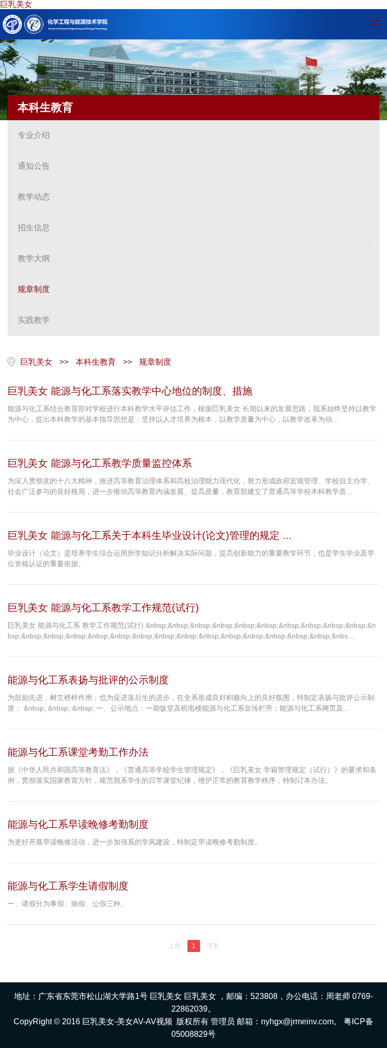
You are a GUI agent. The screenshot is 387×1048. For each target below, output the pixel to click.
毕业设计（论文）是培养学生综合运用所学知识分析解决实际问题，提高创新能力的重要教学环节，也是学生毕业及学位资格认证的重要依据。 (191, 558)
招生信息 (34, 227)
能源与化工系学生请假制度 (68, 885)
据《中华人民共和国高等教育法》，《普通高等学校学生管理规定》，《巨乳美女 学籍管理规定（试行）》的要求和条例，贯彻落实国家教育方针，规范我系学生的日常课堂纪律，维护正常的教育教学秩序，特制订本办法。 (192, 775)
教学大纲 (34, 258)
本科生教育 (96, 362)
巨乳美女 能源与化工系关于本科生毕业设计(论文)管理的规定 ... (150, 535)
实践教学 (34, 320)
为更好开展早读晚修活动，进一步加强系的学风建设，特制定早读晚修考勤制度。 (135, 842)
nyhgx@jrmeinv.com (297, 1021)
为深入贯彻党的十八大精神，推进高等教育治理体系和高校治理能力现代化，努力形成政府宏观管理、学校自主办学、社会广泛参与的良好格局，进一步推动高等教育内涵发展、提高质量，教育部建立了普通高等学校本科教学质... (191, 486)
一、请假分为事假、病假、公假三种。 (67, 904)
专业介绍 (34, 135)
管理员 (223, 1021)
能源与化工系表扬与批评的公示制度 (88, 679)
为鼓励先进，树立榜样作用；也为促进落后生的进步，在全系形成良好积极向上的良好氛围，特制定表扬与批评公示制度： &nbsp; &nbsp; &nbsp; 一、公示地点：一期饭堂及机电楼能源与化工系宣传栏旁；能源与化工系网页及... (191, 702)
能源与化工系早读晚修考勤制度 (78, 824)
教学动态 (34, 196)
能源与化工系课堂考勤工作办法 (78, 752)
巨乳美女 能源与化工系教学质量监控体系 (100, 463)
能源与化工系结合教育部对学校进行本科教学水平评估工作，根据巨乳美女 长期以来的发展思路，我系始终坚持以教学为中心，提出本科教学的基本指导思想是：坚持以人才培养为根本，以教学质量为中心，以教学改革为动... (192, 414)
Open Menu (374, 24)
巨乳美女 (16, 4)
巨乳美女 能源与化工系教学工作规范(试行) (103, 607)
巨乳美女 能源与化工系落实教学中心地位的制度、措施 (130, 390)
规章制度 (34, 289)
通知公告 (34, 166)
